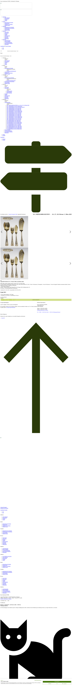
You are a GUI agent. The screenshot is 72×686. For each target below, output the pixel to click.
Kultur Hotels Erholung (8, 43)
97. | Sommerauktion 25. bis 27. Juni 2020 (14, 124)
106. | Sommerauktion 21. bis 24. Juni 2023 (14, 108)
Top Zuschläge (7, 29)
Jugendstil (3, 318)
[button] (2, 680)
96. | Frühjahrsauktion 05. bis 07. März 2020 (14, 126)
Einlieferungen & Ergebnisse (9, 28)
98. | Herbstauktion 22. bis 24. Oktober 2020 (14, 122)
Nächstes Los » (9, 279)
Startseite (9, 214)
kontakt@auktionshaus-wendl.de (5, 598)
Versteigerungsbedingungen (11, 71)
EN (3, 512)
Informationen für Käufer (9, 22)
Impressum (6, 37)
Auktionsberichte (7, 40)
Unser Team (7, 87)
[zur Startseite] (16, 8)
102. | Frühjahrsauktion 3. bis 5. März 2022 (14, 114)
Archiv (6, 20)
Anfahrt (6, 34)
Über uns (4, 31)
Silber (16, 214)
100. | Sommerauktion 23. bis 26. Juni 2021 (14, 118)
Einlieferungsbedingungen (11, 80)
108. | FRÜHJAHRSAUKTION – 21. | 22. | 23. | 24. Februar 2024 (18, 105)
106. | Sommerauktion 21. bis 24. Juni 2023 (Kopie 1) (16, 107)
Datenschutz (7, 38)
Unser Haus (7, 88)
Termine (6, 19)
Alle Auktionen (7, 17)
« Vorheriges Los (3, 279)
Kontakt (6, 33)
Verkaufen (4, 26)
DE (3, 511)
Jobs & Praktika (7, 35)
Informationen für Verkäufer (9, 27)
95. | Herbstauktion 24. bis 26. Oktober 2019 (14, 128)
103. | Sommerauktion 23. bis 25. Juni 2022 (14, 112)
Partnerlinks (7, 44)
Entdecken (4, 39)
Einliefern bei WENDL (4, 508)
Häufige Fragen (7, 25)
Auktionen (4, 16)
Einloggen (36, 299)
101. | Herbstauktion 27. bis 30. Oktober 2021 (14, 116)
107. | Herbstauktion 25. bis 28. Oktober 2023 (14, 106)
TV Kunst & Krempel (8, 42)
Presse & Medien (7, 41)
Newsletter (6, 36)
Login (6, 63)
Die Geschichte (9, 92)
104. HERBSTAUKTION (7, 556)
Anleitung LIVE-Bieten (9, 24)
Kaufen (4, 21)
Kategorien (13, 214)
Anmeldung (2, 46)
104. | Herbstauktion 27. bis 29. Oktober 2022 (14, 110)
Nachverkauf (7, 18)
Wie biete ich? (7, 23)
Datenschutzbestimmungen (38, 680)
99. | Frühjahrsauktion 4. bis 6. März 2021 (14, 120)
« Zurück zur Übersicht (16, 279)
